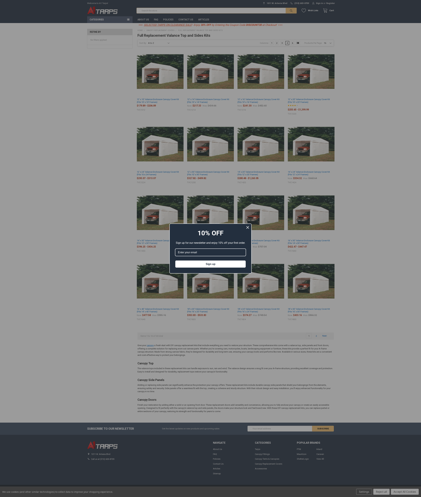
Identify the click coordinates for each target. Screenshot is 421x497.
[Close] (248, 227)
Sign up (210, 264)
